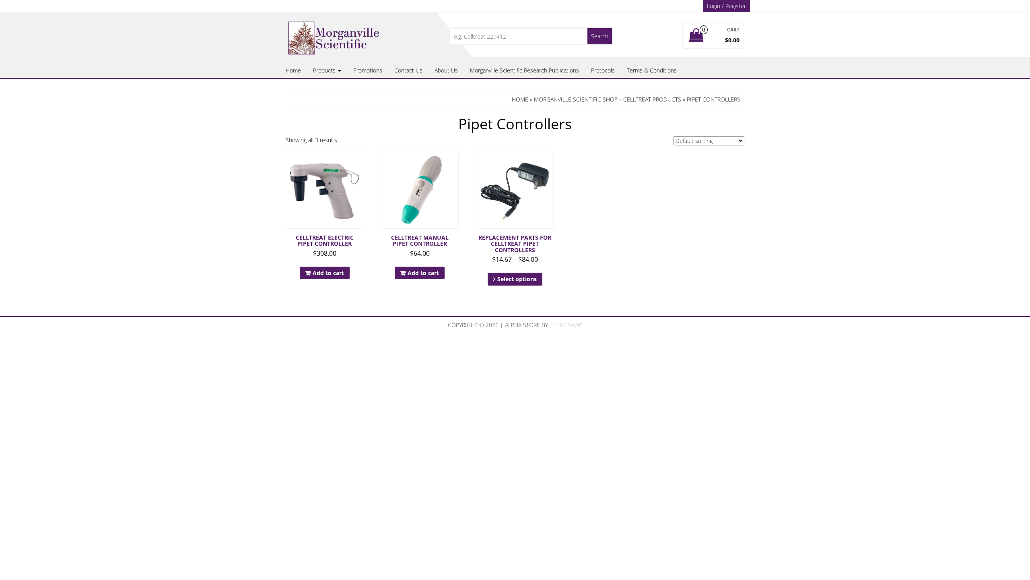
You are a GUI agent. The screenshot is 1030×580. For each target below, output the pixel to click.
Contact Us (408, 70)
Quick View (359, 163)
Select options (517, 279)
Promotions (367, 70)
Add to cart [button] (328, 273)
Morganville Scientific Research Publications (524, 70)
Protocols (603, 70)
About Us (446, 70)
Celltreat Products (652, 99)
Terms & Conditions (652, 70)
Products (325, 70)
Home (293, 70)
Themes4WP (566, 325)
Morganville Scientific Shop (576, 99)
